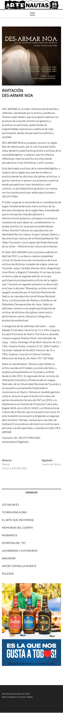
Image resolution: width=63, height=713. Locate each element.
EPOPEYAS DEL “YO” (14, 542)
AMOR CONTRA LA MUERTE (19, 566)
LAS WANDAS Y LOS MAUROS (19, 550)
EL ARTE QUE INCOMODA (18, 519)
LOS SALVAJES (10, 504)
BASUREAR (9, 558)
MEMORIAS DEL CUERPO (17, 527)
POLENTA (8, 573)
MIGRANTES (9, 535)
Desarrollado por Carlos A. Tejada (17, 697)
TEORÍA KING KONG (14, 512)
